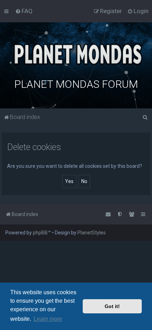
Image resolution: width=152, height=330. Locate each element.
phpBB (40, 232)
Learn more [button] (48, 319)
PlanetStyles (91, 232)
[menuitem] (24, 11)
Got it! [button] (112, 306)
